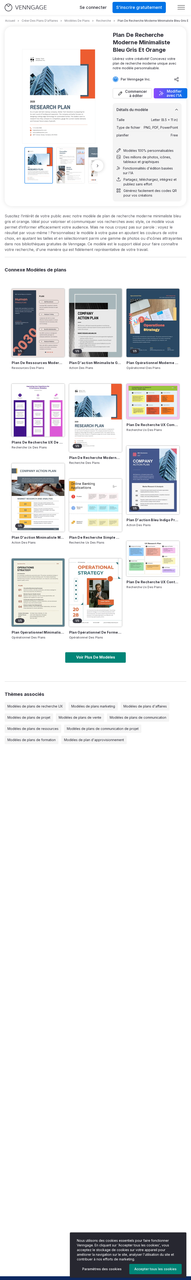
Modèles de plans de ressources (32, 729)
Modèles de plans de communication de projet (103, 729)
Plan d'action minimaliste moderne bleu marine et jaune (38, 537)
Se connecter (93, 7)
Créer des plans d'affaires (40, 20)
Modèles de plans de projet (28, 717)
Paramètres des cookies (102, 1269)
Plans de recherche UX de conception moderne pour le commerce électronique (38, 442)
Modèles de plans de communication (138, 717)
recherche (103, 20)
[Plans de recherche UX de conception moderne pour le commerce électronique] (38, 410)
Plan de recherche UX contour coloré (152, 582)
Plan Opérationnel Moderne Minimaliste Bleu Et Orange (152, 363)
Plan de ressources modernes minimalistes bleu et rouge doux (38, 363)
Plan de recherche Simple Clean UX (95, 537)
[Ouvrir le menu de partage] (176, 79)
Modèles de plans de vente (80, 717)
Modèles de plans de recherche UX (35, 706)
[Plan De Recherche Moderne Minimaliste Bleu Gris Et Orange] (95, 418)
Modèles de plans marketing (93, 706)
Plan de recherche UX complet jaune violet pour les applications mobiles (152, 425)
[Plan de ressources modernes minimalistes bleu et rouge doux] (38, 323)
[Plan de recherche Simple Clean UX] (95, 505)
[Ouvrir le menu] (181, 7)
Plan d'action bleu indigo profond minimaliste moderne (152, 520)
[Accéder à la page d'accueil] (26, 7)
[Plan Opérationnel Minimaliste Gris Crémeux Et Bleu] (38, 592)
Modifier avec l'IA (174, 93)
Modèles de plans (77, 20)
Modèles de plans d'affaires (145, 706)
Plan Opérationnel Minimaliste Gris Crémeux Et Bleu (38, 632)
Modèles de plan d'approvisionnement (94, 740)
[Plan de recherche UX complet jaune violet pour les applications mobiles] (152, 401)
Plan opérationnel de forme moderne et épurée (95, 632)
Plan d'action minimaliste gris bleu (95, 363)
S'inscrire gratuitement (139, 7)
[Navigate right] (97, 166)
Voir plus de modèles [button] (95, 657)
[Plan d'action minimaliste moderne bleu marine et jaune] (38, 497)
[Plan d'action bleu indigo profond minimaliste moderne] (152, 480)
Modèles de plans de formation (31, 740)
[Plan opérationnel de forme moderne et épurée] (95, 592)
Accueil (10, 20)
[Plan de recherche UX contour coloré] (152, 558)
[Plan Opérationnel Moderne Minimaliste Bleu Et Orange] (152, 323)
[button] (132, 93)
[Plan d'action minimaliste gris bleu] (95, 323)
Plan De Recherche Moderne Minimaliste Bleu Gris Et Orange (95, 458)
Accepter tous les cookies (155, 1269)
